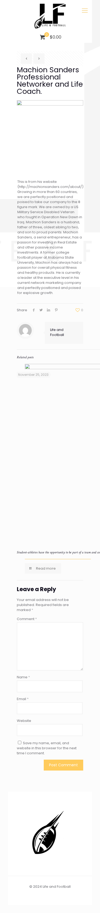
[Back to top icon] (89, 902)
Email (23, 698)
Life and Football (57, 332)
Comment (27, 618)
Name (23, 677)
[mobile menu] (84, 10)
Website (24, 720)
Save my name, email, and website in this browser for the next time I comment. (47, 748)
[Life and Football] (50, 16)
